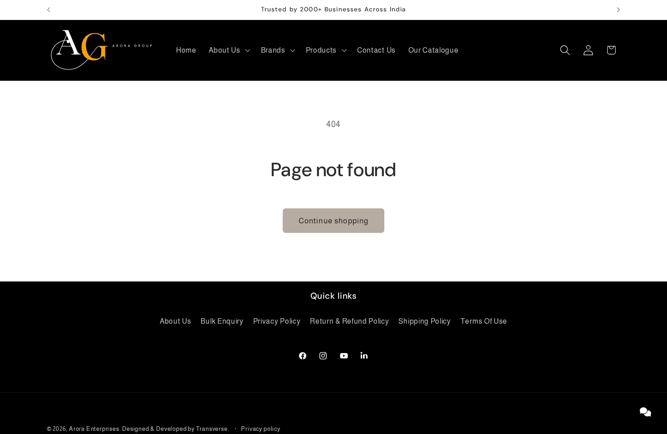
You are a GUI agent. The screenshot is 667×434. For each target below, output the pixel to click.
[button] (228, 50)
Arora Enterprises (94, 429)
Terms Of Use (484, 321)
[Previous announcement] (49, 10)
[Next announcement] (618, 10)
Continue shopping (334, 220)
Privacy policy (260, 429)
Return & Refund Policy (349, 321)
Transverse (212, 429)
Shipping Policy (424, 321)
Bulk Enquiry (222, 321)
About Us (175, 321)
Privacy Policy (277, 321)
